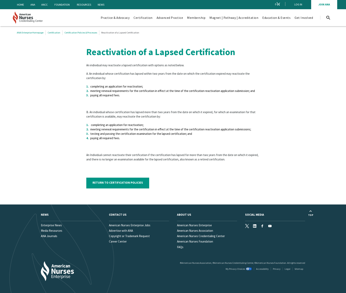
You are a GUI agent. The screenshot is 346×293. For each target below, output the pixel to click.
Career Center (118, 241)
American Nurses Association (195, 231)
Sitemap (299, 268)
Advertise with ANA (121, 231)
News (101, 4)
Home (20, 4)
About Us (184, 214)
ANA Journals (49, 236)
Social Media (254, 214)
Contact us (118, 214)
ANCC (44, 4)
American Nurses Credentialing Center (201, 236)
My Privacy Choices (235, 268)
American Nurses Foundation (195, 241)
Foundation (62, 4)
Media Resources (51, 231)
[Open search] (328, 18)
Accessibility (262, 268)
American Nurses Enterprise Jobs (129, 225)
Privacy (277, 268)
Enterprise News (51, 225)
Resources (84, 4)
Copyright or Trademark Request (129, 236)
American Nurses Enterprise (194, 225)
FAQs (180, 247)
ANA (32, 4)
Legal (287, 268)
